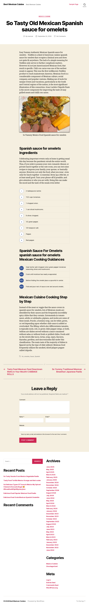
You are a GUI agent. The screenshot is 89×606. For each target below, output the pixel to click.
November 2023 (52, 516)
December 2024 (52, 482)
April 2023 (50, 534)
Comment (22, 400)
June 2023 (50, 529)
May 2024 (50, 501)
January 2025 (51, 480)
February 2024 (51, 508)
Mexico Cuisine (44, 16)
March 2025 (50, 475)
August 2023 (51, 524)
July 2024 (50, 495)
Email (47, 417)
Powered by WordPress (36, 601)
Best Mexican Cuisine (13, 4)
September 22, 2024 (44, 36)
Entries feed (50, 582)
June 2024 (50, 498)
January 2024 (51, 511)
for (22, 356)
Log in (48, 580)
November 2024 (52, 485)
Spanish (37, 356)
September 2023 (52, 521)
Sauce (32, 356)
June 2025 (50, 467)
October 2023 (51, 519)
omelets (26, 356)
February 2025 (51, 477)
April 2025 (50, 472)
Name (21, 417)
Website (21, 425)
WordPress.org (52, 588)
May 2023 (50, 532)
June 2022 (50, 550)
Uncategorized (52, 566)
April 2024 (50, 503)
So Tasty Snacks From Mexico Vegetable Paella (21, 476)
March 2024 (50, 506)
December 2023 (52, 514)
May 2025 (50, 469)
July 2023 (50, 527)
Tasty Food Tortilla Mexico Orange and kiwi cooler (22, 480)
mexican (30, 36)
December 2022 (52, 545)
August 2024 (51, 493)
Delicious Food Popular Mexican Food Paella (19, 493)
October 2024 (51, 488)
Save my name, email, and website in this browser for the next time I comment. (44, 434)
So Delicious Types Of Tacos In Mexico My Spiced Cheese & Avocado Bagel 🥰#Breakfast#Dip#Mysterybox (22, 487)
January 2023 (51, 542)
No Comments (61, 36)
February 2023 (51, 540)
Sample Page (73, 4)
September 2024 (52, 490)
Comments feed (52, 585)
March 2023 (50, 537)
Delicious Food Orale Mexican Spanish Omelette (21, 497)
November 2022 (52, 547)
